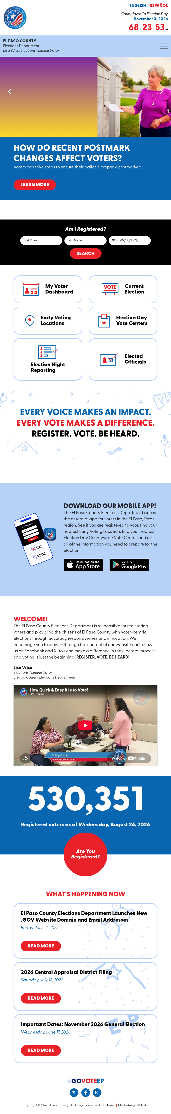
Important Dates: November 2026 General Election (83, 1024)
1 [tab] (75, 212)
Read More (41, 946)
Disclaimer (109, 1105)
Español (159, 6)
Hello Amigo (128, 1105)
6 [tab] (95, 212)
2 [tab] (79, 212)
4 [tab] (87, 212)
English (138, 6)
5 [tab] (91, 212)
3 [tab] (83, 212)
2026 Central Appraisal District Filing (66, 972)
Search (86, 253)
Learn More (34, 185)
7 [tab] (100, 212)
